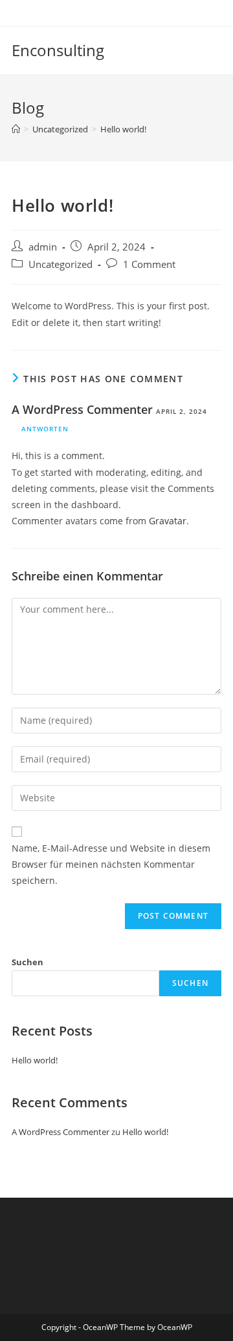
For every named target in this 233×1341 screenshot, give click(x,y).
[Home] (16, 129)
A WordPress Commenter (82, 409)
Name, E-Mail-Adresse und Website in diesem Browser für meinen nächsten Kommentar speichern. (111, 864)
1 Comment (149, 264)
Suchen (27, 962)
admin (42, 247)
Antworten (45, 428)
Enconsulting (58, 50)
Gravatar (167, 521)
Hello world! (123, 129)
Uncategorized (60, 264)
